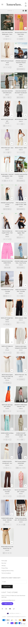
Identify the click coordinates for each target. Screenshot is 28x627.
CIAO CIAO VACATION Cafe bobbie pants (7, 91)
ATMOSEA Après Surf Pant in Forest (7, 203)
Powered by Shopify (20, 616)
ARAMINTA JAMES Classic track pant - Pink (20, 405)
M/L (20, 467)
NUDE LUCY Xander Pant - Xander (7, 318)
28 (7, 180)
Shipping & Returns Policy (7, 570)
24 (2, 180)
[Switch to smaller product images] (26, 10)
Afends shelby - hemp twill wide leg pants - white (7, 175)
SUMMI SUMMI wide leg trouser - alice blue (7, 519)
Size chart (3, 563)
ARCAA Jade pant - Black (21, 318)
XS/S (17, 467)
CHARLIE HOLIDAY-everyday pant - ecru (7, 462)
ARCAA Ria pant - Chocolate (7, 490)
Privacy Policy (4, 568)
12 (10, 411)
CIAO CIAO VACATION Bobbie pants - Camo (7, 33)
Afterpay (3, 565)
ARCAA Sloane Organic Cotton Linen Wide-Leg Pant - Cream (7, 376)
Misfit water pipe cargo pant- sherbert (7, 405)
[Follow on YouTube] (10, 609)
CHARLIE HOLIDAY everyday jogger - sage (20, 434)
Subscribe (7, 586)
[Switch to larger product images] (23, 10)
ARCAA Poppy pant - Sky (21, 374)
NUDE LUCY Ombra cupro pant (7, 120)
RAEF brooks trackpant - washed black (21, 462)
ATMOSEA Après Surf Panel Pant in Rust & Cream (21, 62)
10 (8, 411)
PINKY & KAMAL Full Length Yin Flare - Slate (20, 203)
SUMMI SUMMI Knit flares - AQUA (7, 434)
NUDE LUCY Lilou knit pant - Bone (7, 61)
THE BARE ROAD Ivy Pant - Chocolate (7, 290)
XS (4, 38)
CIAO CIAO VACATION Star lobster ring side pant (21, 91)
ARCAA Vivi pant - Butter (21, 147)
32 (11, 180)
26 (4, 180)
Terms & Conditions (6, 573)
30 (9, 180)
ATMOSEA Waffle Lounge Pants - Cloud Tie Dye (21, 262)
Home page (4, 560)
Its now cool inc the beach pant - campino (21, 490)
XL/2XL (23, 467)
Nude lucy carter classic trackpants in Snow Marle (21, 347)
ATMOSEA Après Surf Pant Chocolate (20, 175)
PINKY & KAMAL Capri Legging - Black (20, 232)
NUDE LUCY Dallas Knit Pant (7, 347)
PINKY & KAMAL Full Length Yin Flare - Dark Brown (7, 232)
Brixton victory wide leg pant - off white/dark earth (21, 519)
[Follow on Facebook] (2, 609)
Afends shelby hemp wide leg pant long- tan (7, 547)
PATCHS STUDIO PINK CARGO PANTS (7, 262)
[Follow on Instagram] (6, 609)
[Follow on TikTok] (14, 609)
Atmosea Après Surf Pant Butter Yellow (21, 33)
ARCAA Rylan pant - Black (21, 119)
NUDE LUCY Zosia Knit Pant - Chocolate (20, 290)
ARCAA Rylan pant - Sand (7, 147)
